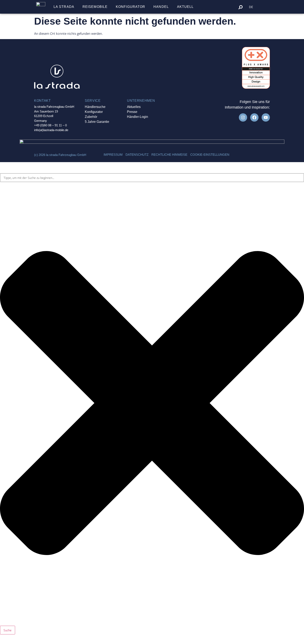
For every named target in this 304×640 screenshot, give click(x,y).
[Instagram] (243, 117)
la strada (64, 6)
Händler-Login (137, 116)
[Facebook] (254, 117)
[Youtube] (266, 117)
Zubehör (91, 116)
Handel (161, 6)
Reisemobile (95, 6)
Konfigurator (130, 6)
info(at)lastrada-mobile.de (51, 130)
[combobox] (152, 177)
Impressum (113, 154)
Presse (132, 112)
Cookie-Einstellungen (209, 154)
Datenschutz (137, 154)
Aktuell (185, 6)
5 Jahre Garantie (97, 121)
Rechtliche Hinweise (169, 154)
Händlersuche (95, 107)
